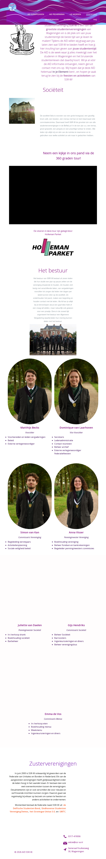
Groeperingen (52, 19)
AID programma (57, 14)
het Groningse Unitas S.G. (43, 811)
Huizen (67, 19)
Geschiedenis (82, 19)
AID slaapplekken (36, 14)
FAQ (95, 19)
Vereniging (91, 14)
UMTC (63, 811)
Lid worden (75, 14)
